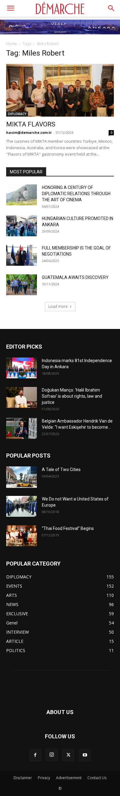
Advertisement (69, 777)
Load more (58, 306)
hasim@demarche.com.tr (29, 132)
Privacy (44, 777)
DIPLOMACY (17, 114)
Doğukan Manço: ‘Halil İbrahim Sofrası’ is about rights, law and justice (72, 396)
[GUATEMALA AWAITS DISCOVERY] (21, 285)
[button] (10, 8)
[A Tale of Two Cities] (21, 477)
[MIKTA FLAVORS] (60, 90)
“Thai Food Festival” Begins (68, 528)
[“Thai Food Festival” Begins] (21, 536)
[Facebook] (35, 755)
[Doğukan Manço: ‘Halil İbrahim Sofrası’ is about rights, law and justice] (21, 397)
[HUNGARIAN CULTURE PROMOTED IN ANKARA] (21, 226)
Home (11, 43)
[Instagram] (52, 755)
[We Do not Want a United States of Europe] (21, 506)
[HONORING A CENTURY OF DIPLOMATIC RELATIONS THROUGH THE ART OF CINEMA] (21, 195)
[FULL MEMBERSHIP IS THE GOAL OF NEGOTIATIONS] (21, 255)
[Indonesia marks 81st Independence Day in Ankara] (21, 368)
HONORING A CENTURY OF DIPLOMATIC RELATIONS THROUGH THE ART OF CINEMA (76, 193)
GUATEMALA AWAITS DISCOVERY (75, 277)
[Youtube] (85, 755)
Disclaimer (23, 777)
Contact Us (96, 777)
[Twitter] (68, 755)
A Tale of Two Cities (61, 469)
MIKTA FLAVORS (30, 124)
